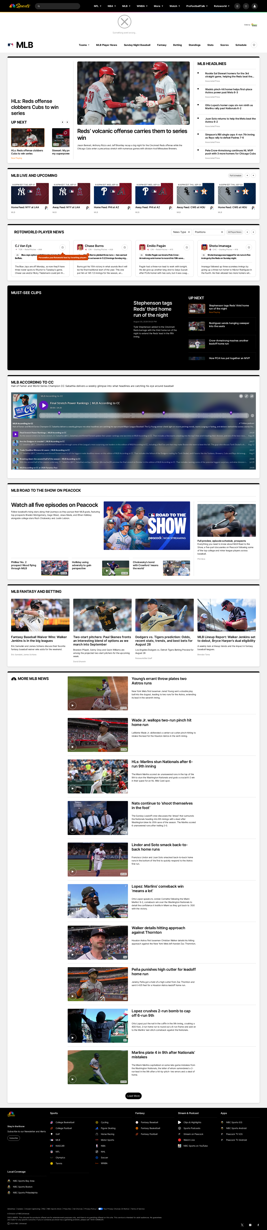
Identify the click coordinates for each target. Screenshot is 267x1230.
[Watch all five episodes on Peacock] (147, 525)
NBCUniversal (23, 1214)
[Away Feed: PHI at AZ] (154, 193)
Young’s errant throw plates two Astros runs (159, 680)
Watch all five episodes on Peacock (54, 504)
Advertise (11, 1209)
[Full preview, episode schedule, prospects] (226, 520)
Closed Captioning (32, 1209)
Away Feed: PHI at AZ (147, 207)
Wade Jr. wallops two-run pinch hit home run (161, 722)
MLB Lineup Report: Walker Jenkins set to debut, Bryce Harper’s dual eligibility (226, 639)
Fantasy (161, 44)
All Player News (234, 232)
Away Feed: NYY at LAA (66, 207)
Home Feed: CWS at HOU (232, 207)
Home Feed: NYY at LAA (25, 207)
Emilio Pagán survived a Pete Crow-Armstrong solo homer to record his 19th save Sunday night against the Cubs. (161, 258)
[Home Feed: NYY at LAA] (30, 193)
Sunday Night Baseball (137, 44)
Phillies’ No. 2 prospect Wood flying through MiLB (23, 565)
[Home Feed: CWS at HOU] (237, 193)
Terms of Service (138, 1209)
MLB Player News (106, 44)
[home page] (19, 6)
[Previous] (62, 122)
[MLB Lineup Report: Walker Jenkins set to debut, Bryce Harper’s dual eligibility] (226, 615)
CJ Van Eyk (23, 246)
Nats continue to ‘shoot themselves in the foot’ (162, 805)
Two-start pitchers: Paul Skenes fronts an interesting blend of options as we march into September (102, 640)
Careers (20, 1209)
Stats (210, 44)
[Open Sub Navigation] (101, 6)
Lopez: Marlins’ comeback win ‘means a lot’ (158, 888)
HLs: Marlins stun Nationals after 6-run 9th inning (162, 763)
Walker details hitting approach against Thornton (158, 930)
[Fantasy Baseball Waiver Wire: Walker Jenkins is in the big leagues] (40, 615)
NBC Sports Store (54, 1209)
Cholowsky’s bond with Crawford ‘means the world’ (145, 565)
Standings (195, 44)
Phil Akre (201, 559)
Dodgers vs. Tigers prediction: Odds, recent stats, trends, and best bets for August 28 (164, 640)
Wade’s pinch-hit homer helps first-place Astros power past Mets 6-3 (228, 91)
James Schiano (29, 654)
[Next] (67, 122)
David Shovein (79, 661)
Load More (133, 1095)
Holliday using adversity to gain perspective (81, 565)
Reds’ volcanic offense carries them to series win (132, 134)
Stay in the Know (16, 1126)
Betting (177, 44)
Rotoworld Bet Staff (143, 658)
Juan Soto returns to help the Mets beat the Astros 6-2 (230, 120)
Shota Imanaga (220, 246)
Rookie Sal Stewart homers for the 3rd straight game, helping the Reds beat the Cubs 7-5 (228, 75)
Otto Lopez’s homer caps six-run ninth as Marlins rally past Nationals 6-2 (229, 107)
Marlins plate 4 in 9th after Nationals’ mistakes (163, 1054)
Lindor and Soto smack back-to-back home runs (160, 847)
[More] (237, 6)
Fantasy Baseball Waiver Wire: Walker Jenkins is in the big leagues (39, 639)
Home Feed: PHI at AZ (106, 207)
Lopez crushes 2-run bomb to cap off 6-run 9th (161, 1013)
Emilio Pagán (156, 246)
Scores (224, 44)
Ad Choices (78, 1209)
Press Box (67, 1209)
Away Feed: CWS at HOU (191, 207)
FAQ (43, 1209)
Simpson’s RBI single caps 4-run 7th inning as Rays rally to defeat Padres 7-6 (230, 136)
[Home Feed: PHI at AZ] (113, 193)
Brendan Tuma (203, 654)
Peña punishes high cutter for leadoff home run (164, 971)
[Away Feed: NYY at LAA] (71, 193)
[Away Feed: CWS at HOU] (195, 193)
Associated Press (212, 81)
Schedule (241, 44)
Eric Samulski (17, 654)
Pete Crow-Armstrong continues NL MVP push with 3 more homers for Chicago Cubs (230, 152)
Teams (83, 44)
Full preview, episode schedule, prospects (221, 540)
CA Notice (125, 1209)
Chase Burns (94, 246)
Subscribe (13, 1138)
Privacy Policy (90, 1209)
